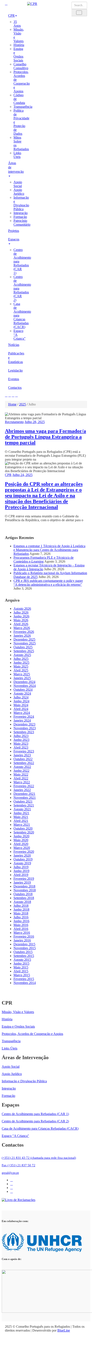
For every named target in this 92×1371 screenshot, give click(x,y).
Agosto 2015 (22, 959)
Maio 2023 (20, 743)
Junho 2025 (21, 662)
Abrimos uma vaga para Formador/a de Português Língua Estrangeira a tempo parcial (45, 436)
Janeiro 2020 (22, 855)
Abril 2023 (20, 747)
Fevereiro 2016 (23, 936)
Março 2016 (21, 932)
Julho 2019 (20, 867)
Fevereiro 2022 (23, 786)
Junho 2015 (21, 963)
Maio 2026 (20, 620)
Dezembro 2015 (24, 944)
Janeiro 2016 (22, 940)
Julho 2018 (20, 905)
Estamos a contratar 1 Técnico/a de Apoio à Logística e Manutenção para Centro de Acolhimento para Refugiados (49, 550)
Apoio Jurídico (18, 191)
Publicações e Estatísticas (14, 357)
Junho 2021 (21, 813)
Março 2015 (21, 975)
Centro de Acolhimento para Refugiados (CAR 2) (35, 1121)
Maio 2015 (20, 967)
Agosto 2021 (22, 809)
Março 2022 (21, 782)
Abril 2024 (20, 709)
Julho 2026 (20, 612)
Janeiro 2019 (22, 882)
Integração (20, 213)
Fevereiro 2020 (23, 851)
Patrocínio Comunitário (21, 222)
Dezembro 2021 (24, 794)
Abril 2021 (20, 821)
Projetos (13, 231)
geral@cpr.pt (10, 1172)
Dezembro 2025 (24, 639)
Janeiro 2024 (22, 720)
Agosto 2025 (22, 655)
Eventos (13, 379)
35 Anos (17, 23)
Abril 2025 (20, 670)
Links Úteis (17, 155)
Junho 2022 (21, 770)
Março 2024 (21, 713)
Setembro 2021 (23, 805)
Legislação (14, 370)
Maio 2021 (20, 817)
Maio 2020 (20, 840)
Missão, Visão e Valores (18, 1012)
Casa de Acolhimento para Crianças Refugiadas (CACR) (40, 1128)
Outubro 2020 (23, 828)
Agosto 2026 (22, 608)
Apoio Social (17, 184)
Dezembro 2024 (24, 682)
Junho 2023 (21, 740)
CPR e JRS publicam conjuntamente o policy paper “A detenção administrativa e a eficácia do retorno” (48, 582)
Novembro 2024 (24, 686)
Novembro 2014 (24, 983)
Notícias (13, 345)
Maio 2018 (20, 913)
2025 (22, 404)
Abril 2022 (20, 778)
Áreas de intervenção (14, 167)
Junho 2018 (21, 909)
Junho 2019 (21, 871)
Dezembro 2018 (24, 886)
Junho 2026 (21, 616)
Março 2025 (21, 674)
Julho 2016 (20, 917)
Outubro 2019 (23, 859)
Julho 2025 (20, 659)
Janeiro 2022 (22, 790)
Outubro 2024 (23, 689)
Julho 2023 (20, 736)
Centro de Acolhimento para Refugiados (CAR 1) (35, 1114)
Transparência (22, 106)
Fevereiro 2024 (23, 716)
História (18, 45)
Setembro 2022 (23, 763)
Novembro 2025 (24, 643)
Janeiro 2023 (22, 755)
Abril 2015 (20, 971)
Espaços (13, 239)
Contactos (14, 387)
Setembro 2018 (23, 898)
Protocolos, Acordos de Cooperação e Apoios (21, 81)
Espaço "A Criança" (15, 1136)
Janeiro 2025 (22, 678)
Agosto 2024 (22, 693)
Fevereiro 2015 (23, 979)
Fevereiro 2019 (23, 878)
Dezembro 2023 (24, 724)
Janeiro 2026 (22, 635)
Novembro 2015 (24, 948)
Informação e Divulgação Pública (21, 203)
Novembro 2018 (24, 890)
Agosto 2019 (22, 863)
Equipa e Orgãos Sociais (18, 54)
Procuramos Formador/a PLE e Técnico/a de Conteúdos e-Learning (43, 559)
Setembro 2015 (23, 956)
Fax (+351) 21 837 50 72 (18, 1165)
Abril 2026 (20, 624)
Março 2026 (21, 628)
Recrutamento (14, 422)
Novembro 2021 (24, 797)
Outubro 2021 (23, 801)
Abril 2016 (20, 929)
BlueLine (63, 1330)
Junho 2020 (21, 836)
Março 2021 (21, 824)
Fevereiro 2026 (23, 632)
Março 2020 (21, 848)
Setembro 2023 (23, 732)
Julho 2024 (20, 697)
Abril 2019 (20, 875)
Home (12, 404)
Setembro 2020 (23, 832)
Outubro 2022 (23, 759)
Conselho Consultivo (20, 66)
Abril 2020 (20, 844)
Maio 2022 (20, 774)
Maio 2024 (20, 705)
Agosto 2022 (22, 767)
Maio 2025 (20, 666)
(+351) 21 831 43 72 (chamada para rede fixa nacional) (39, 1157)
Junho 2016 (21, 921)
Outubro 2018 (23, 894)
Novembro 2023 (24, 728)
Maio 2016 (20, 925)
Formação (20, 217)
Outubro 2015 (23, 952)
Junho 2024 (21, 701)
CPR (11, 15)
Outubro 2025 (23, 647)
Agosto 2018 (22, 902)
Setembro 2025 (23, 651)
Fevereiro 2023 (23, 751)
